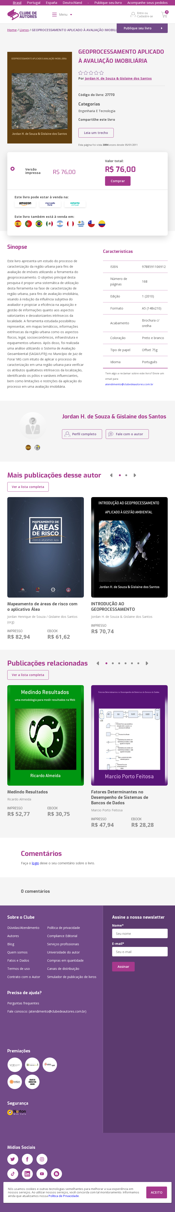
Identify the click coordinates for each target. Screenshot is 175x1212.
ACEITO (156, 1192)
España (51, 2)
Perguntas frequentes (23, 1003)
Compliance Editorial (62, 936)
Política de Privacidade (64, 1196)
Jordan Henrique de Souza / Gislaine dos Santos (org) (42, 619)
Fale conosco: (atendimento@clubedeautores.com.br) (46, 1011)
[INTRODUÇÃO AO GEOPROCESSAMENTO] (129, 547)
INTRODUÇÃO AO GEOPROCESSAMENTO (113, 606)
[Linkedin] (27, 1173)
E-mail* (118, 943)
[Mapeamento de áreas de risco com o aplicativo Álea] (45, 547)
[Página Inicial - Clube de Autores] (22, 15)
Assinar (123, 966)
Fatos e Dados (18, 960)
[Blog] (56, 1173)
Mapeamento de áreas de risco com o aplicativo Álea (42, 606)
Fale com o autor (129, 434)
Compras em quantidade (65, 960)
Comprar (118, 181)
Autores (13, 936)
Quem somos (17, 952)
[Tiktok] (12, 1173)
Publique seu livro (108, 2)
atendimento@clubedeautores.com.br (129, 384)
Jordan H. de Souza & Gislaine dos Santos (118, 78)
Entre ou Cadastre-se (145, 14)
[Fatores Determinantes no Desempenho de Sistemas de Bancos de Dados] (129, 735)
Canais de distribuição (63, 968)
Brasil (17, 2)
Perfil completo (84, 434)
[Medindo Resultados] (45, 735)
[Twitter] (12, 1159)
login (35, 863)
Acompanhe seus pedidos (147, 2)
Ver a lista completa (28, 487)
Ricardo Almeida (19, 799)
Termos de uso (18, 968)
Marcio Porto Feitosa (107, 810)
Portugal (33, 2)
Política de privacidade (63, 927)
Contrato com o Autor (23, 977)
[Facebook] (27, 1159)
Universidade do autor (63, 952)
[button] (111, 475)
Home (12, 30)
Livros (24, 30)
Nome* (118, 925)
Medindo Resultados (27, 792)
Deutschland (72, 2)
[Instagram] (41, 1159)
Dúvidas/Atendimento (23, 927)
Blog (10, 944)
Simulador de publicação (71, 977)
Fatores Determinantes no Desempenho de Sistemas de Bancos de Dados (119, 797)
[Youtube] (41, 1173)
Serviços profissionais (63, 944)
